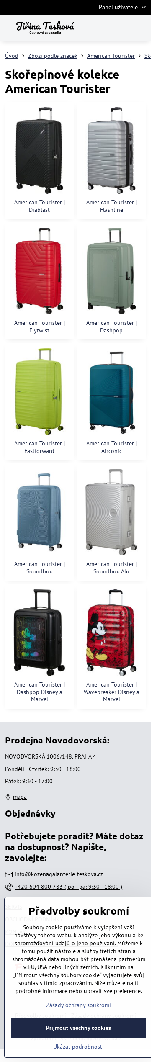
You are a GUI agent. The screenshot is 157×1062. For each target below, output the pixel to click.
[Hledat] (100, 28)
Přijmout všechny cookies (78, 1027)
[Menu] (141, 28)
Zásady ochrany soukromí (78, 1005)
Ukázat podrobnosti (78, 1046)
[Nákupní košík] (121, 28)
